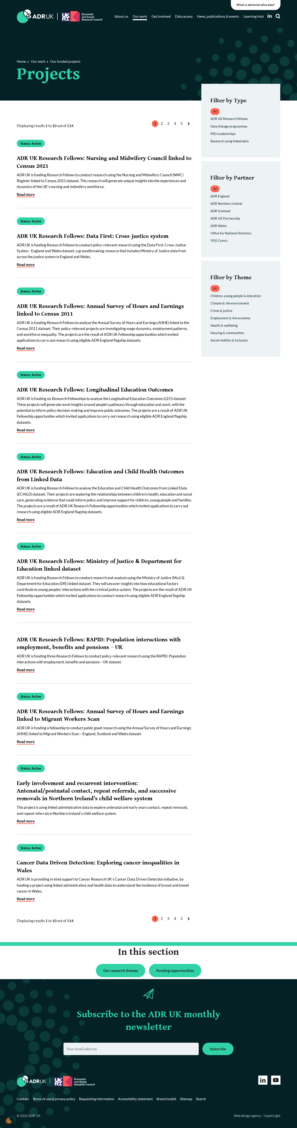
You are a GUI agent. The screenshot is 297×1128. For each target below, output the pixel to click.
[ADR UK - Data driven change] (35, 16)
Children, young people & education (235, 296)
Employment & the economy (230, 318)
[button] (8, 1120)
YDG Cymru (218, 240)
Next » (189, 128)
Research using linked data (229, 141)
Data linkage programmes (228, 126)
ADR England (219, 196)
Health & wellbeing (224, 325)
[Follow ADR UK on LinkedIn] (269, 16)
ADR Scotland (220, 211)
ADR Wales (218, 226)
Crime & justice (221, 311)
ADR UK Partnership (225, 218)
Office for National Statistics (231, 233)
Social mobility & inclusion (229, 340)
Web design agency (248, 1116)
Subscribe (218, 1049)
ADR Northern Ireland (226, 203)
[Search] (277, 16)
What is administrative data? (255, 5)
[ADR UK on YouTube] (275, 1080)
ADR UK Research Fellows (229, 119)
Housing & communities (227, 333)
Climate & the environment (229, 303)
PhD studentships (223, 134)
